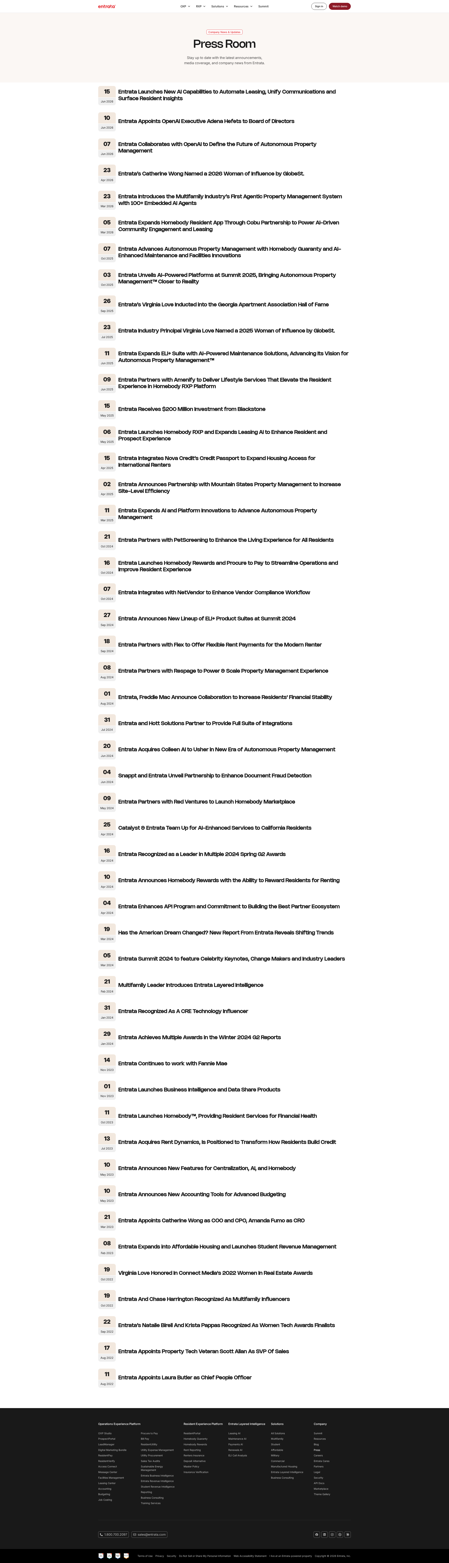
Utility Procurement (152, 1455)
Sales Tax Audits (150, 1460)
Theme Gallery (322, 1494)
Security (318, 1477)
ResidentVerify (106, 1460)
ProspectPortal (106, 1438)
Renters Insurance (194, 1455)
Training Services (150, 1503)
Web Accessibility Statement (250, 1555)
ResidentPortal (192, 1433)
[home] (107, 6)
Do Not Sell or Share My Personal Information (205, 1555)
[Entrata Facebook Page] (317, 1534)
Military (275, 1455)
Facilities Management (111, 1477)
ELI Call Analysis (237, 1455)
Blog (316, 1444)
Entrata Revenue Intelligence (157, 1480)
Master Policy (191, 1466)
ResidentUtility (149, 1444)
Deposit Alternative (195, 1460)
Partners (318, 1466)
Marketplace (321, 1488)
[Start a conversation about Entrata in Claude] (347, 1534)
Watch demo (340, 6)
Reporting (146, 1492)
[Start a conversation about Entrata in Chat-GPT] (340, 1534)
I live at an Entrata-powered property (290, 1555)
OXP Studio (105, 1433)
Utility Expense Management (157, 1449)
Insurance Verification (196, 1472)
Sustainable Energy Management (152, 1468)
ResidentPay (105, 1455)
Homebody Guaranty (195, 1438)
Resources (320, 1438)
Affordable (277, 1449)
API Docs (319, 1483)
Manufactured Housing (284, 1466)
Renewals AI (235, 1449)
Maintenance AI (237, 1438)
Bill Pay (145, 1438)
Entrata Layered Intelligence (287, 1472)
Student (275, 1444)
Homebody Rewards (195, 1444)
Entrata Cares (321, 1460)
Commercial (277, 1460)
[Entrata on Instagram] (332, 1534)
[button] (185, 6)
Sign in (319, 6)
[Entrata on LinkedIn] (324, 1534)
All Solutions (278, 1433)
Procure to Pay (149, 1433)
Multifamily (277, 1438)
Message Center (107, 1472)
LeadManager (106, 1444)
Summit (263, 6)
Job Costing (105, 1499)
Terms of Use (145, 1555)
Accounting (104, 1488)
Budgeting (104, 1494)
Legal (317, 1472)
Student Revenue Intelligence (158, 1486)
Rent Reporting (192, 1449)
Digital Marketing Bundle (112, 1449)
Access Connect (107, 1466)
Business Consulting (152, 1497)
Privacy (159, 1555)
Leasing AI (234, 1433)
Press (317, 1449)
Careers (318, 1455)
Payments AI (235, 1444)
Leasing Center (107, 1483)
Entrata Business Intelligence (157, 1475)
